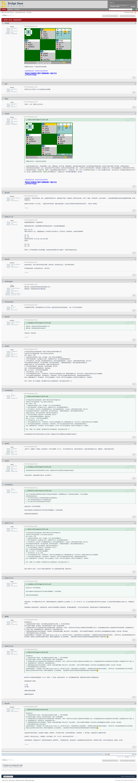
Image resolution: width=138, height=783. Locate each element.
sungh (7, 23)
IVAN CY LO (9, 217)
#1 (135, 23)
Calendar (17, 9)
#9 (135, 302)
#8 (135, 281)
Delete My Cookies (19, 780)
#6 (135, 217)
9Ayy (6, 99)
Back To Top (5, 780)
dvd (6, 84)
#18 (135, 616)
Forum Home (12, 780)
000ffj (6, 616)
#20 (135, 703)
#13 (135, 443)
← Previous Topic (120, 756)
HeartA (7, 193)
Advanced (136, 9)
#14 (135, 461)
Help (133, 6)
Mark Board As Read (29, 780)
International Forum (20, 12)
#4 (135, 113)
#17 (135, 578)
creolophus (9, 390)
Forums (4, 9)
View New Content (129, 12)
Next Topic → (133, 756)
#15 (135, 484)
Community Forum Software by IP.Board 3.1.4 (125, 780)
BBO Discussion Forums (7, 12)
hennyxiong (9, 302)
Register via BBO (115, 6)
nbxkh (7, 346)
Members (10, 9)
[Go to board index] (13, 4)
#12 (135, 390)
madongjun (9, 281)
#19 (135, 646)
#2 (135, 84)
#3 (135, 98)
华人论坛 (29, 12)
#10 (135, 316)
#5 (135, 192)
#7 (135, 259)
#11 (135, 346)
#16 (135, 523)
